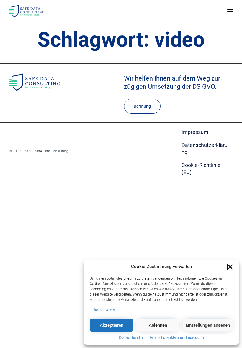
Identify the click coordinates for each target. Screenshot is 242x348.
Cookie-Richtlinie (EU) (201, 168)
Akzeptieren (111, 325)
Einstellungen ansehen (208, 325)
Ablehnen (158, 325)
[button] (230, 267)
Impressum (195, 338)
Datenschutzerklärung (165, 338)
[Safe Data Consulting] (27, 11)
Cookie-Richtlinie (132, 338)
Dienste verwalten (106, 310)
